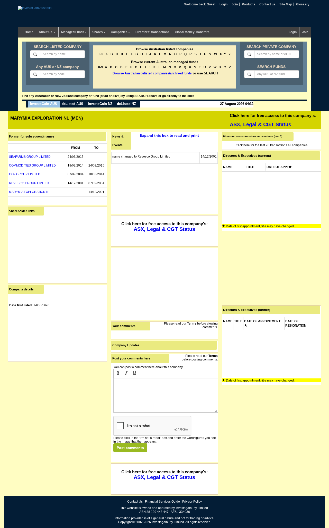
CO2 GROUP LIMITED (24, 174)
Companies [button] (119, 32)
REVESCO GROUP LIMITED (29, 183)
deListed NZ (126, 104)
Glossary (302, 4)
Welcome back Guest (199, 4)
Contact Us (135, 501)
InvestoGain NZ (100, 104)
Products (248, 4)
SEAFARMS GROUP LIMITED (30, 157)
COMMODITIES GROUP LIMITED (32, 165)
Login (223, 4)
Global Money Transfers (192, 32)
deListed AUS (72, 104)
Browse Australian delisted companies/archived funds (152, 73)
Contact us (267, 4)
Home (29, 32)
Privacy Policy (192, 501)
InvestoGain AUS (43, 104)
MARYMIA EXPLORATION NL (29, 192)
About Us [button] (46, 32)
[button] (118, 373)
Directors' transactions (152, 32)
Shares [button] (97, 32)
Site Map (285, 4)
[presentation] (118, 373)
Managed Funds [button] (72, 32)
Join (235, 4)
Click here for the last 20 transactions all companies (271, 145)
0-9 (101, 54)
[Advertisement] (57, 399)
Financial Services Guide (162, 501)
